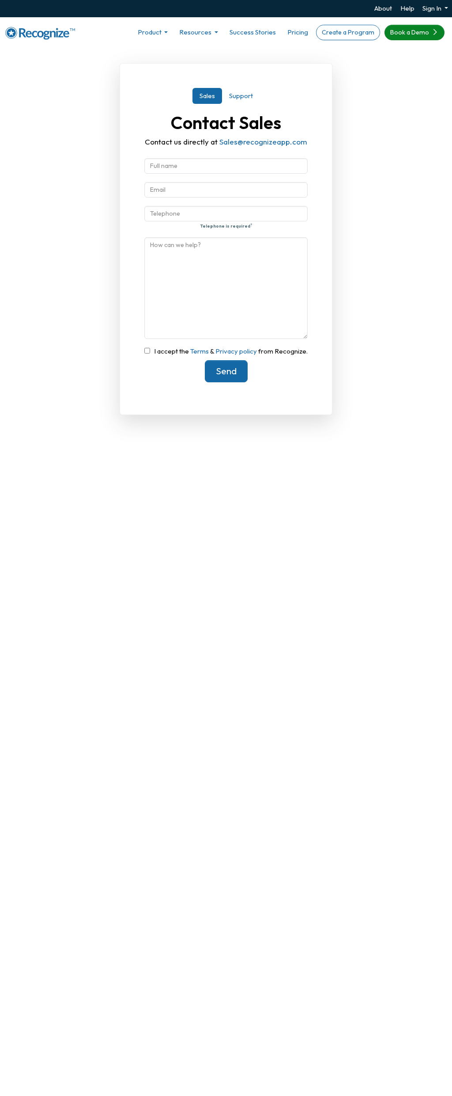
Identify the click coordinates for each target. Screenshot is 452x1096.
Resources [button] (196, 32)
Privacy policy (235, 351)
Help (407, 8)
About (383, 8)
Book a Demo (410, 32)
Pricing (297, 32)
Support (241, 95)
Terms (200, 351)
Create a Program (348, 32)
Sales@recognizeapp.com (263, 141)
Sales (207, 95)
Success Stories (253, 32)
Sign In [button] (432, 8)
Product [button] (150, 32)
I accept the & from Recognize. (231, 351)
